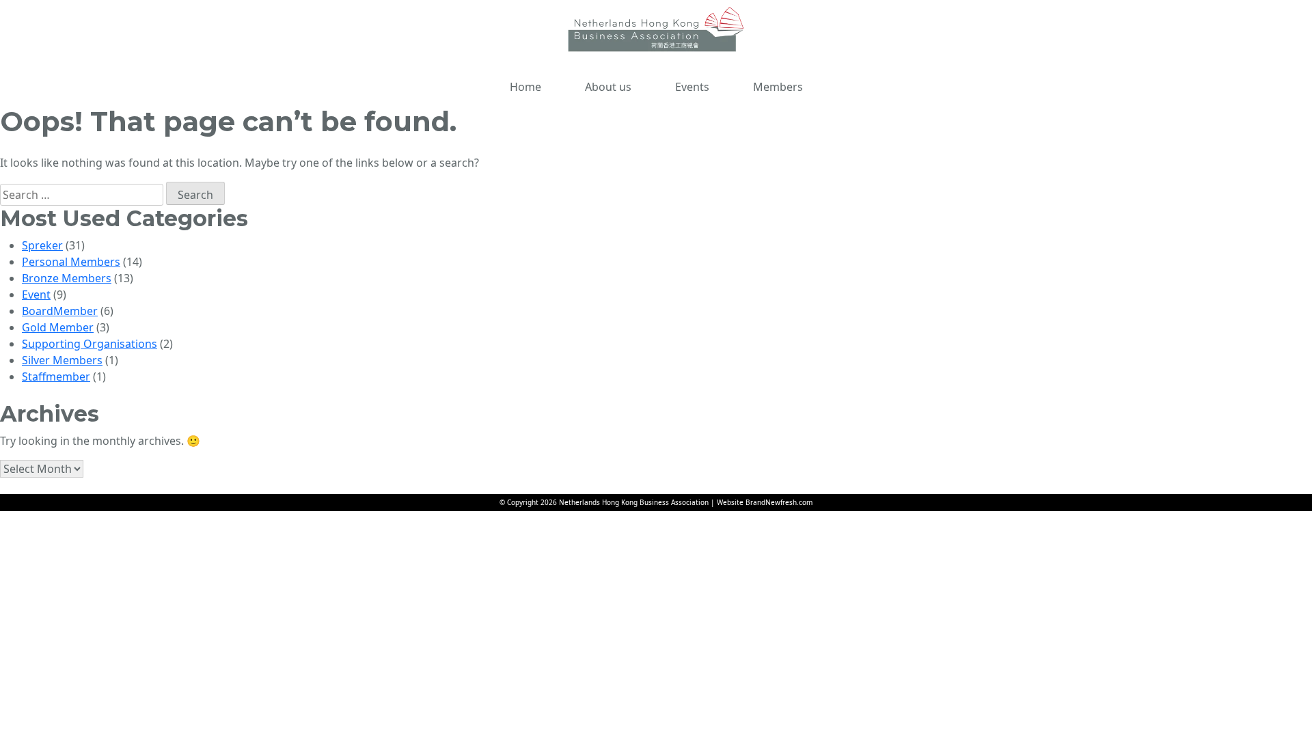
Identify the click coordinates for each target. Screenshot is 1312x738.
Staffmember (56, 376)
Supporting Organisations (89, 343)
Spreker (42, 245)
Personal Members (71, 261)
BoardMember (60, 310)
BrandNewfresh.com (779, 502)
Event (36, 294)
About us (608, 86)
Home (525, 86)
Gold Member (58, 327)
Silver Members (62, 360)
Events (692, 86)
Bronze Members (66, 278)
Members (778, 86)
